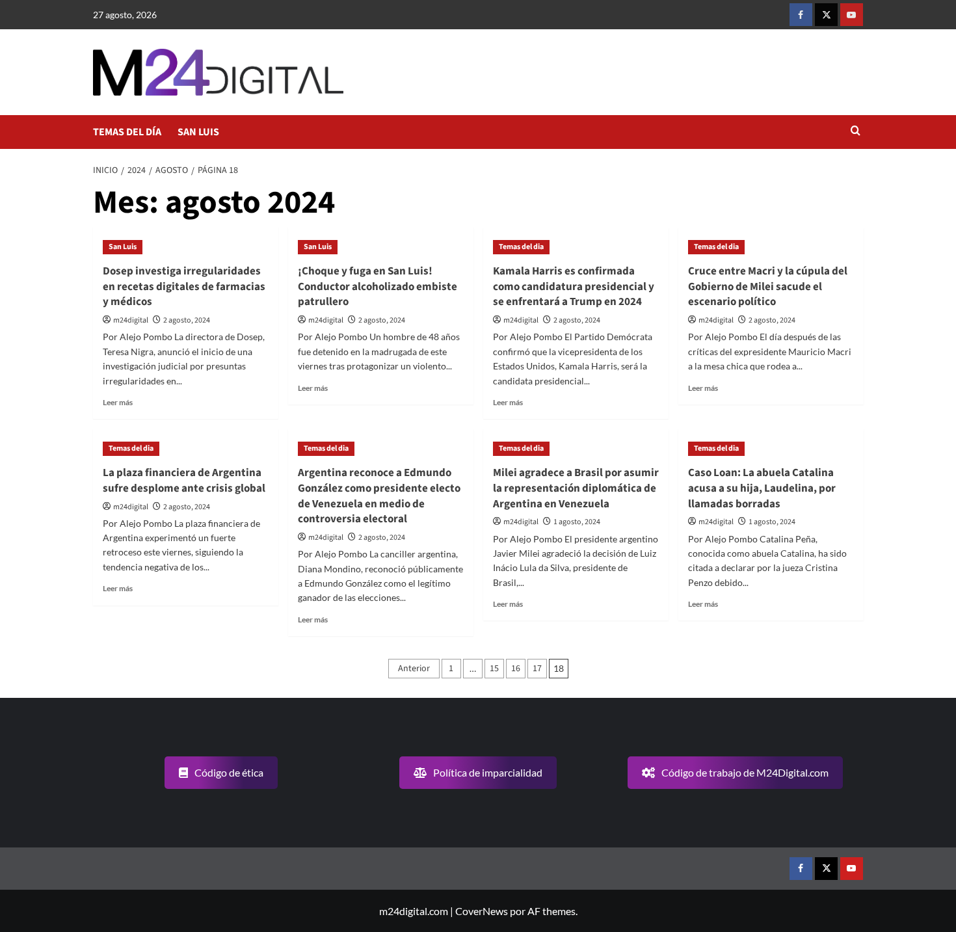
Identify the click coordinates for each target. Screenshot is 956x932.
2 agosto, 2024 (186, 320)
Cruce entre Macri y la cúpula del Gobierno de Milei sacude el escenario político (767, 286)
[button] (855, 131)
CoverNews (481, 911)
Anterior (414, 668)
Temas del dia (521, 246)
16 (515, 668)
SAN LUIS (198, 132)
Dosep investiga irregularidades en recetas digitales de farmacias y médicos (184, 286)
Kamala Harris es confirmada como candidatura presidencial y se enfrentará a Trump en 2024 (573, 286)
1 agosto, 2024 (576, 521)
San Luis (123, 246)
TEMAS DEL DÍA (127, 132)
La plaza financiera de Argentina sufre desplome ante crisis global (184, 480)
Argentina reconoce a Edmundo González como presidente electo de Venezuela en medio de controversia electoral (379, 496)
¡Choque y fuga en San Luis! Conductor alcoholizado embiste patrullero (377, 286)
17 (537, 668)
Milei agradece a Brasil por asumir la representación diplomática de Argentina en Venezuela (576, 488)
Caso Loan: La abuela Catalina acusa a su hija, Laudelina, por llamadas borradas (762, 488)
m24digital (130, 320)
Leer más (118, 402)
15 (494, 668)
